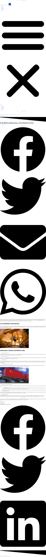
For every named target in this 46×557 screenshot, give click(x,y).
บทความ (2, 9)
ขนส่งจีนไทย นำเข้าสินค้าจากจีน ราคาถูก (3, 115)
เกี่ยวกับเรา (2, 7)
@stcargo (3, 402)
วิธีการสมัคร (2, 108)
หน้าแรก (2, 6)
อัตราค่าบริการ (2, 107)
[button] (23, 58)
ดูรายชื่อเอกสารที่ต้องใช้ (23, 397)
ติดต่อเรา (2, 10)
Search (1, 5)
